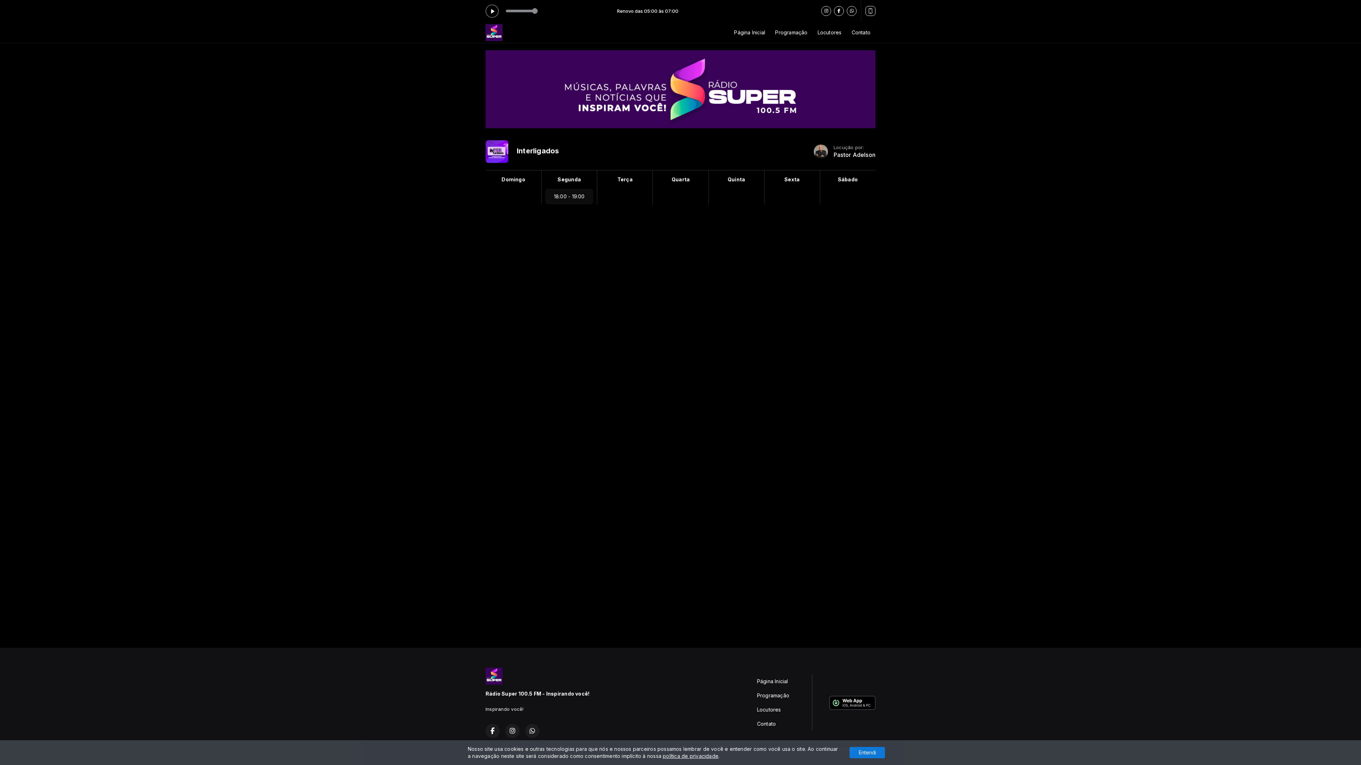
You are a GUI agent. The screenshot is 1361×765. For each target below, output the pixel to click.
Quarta (681, 179)
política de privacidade (690, 756)
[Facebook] (839, 11)
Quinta (736, 179)
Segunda (569, 179)
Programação (791, 32)
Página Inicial (749, 32)
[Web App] (870, 11)
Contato (861, 32)
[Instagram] (826, 11)
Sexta (792, 179)
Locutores (830, 32)
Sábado (848, 179)
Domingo (513, 179)
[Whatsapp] (852, 11)
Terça (625, 179)
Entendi (867, 752)
